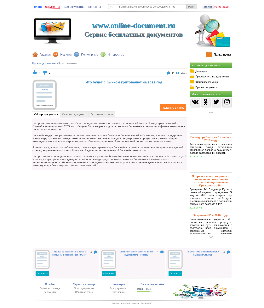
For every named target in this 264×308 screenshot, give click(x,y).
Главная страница (50, 288)
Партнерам (118, 292)
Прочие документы (44, 63)
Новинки (66, 54)
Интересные (116, 54)
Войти (208, 6)
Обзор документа (46, 114)
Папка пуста (222, 54)
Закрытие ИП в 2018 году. (210, 198)
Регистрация (222, 6)
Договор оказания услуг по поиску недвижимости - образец (136, 253)
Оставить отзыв (102, 114)
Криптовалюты (67, 63)
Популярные (89, 54)
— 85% (144, 289)
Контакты (94, 6)
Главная (45, 54)
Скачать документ (74, 114)
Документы (50, 292)
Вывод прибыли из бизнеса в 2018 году (210, 121)
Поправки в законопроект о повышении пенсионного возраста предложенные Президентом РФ (211, 163)
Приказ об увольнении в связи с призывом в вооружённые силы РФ (69, 253)
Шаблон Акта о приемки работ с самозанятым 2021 (203, 253)
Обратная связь (84, 292)
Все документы (74, 6)
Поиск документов (84, 288)
